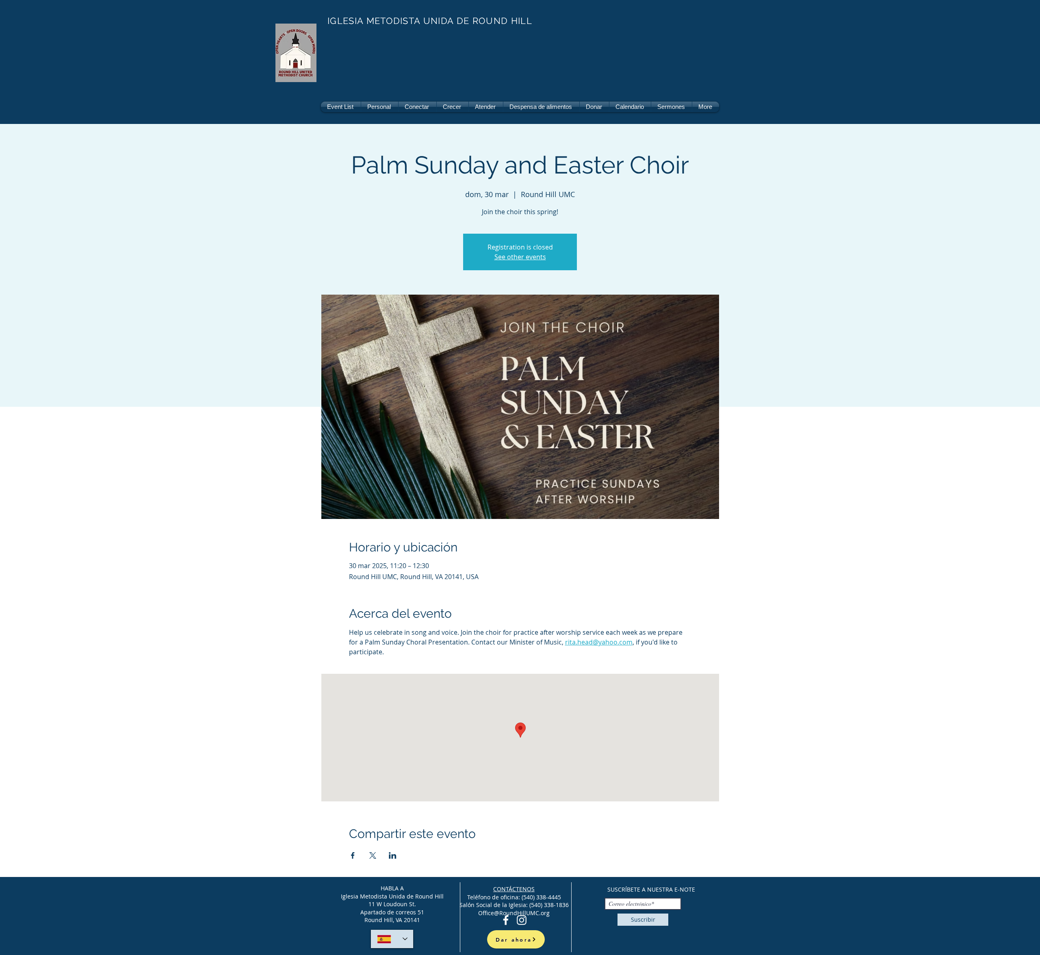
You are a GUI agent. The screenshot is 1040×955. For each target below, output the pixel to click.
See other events (520, 256)
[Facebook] (505, 920)
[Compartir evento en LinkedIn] (392, 855)
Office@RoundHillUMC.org (514, 913)
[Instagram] (521, 920)
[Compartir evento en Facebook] (353, 855)
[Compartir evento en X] (373, 855)
